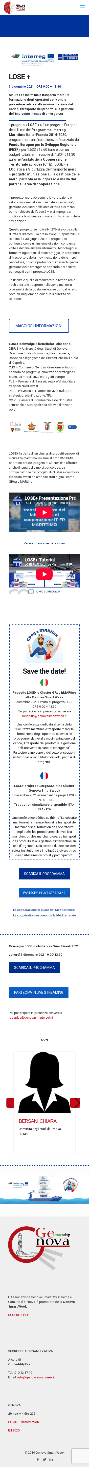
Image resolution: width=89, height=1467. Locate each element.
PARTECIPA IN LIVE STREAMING (44, 893)
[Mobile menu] (82, 7)
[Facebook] (38, 1459)
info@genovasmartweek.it (36, 1377)
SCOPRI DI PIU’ (18, 1315)
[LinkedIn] (51, 1459)
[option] (44, 1103)
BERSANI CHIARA (37, 1121)
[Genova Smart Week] (14, 7)
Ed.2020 (14, 1430)
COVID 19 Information (23, 1422)
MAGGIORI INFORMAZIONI (39, 326)
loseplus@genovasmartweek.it (44, 716)
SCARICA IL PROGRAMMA (44, 874)
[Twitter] (44, 1459)
